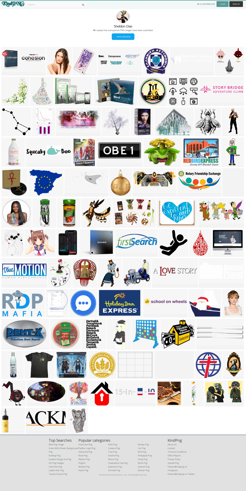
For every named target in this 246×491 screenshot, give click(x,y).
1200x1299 (148, 74)
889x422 (182, 195)
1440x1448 (7, 134)
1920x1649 (217, 255)
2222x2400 (200, 134)
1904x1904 (78, 286)
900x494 (31, 405)
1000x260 (31, 165)
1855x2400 (228, 195)
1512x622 (120, 405)
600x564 (172, 104)
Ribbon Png (84, 459)
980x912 (163, 255)
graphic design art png (60, 459)
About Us (172, 444)
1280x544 (157, 286)
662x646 (6, 226)
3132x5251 (38, 134)
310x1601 (188, 405)
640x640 (60, 377)
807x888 (136, 348)
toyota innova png (58, 474)
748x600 (33, 195)
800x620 (98, 104)
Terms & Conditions (177, 451)
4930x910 (148, 316)
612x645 (6, 405)
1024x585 (200, 377)
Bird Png (142, 451)
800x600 (101, 165)
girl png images (56, 463)
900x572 (84, 255)
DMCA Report (174, 455)
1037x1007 (107, 134)
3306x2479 (160, 377)
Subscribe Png (85, 444)
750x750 (77, 165)
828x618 (58, 104)
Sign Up (236, 4)
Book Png (142, 463)
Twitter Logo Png (86, 448)
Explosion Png (115, 466)
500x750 (86, 348)
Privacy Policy (174, 459)
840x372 (6, 74)
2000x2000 (95, 405)
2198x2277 (7, 104)
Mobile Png (83, 466)
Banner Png (143, 470)
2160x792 (7, 316)
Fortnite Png (114, 470)
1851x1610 (166, 348)
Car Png (142, 448)
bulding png (54, 455)
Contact (171, 448)
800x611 (148, 165)
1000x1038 (94, 377)
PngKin (81, 463)
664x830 (50, 316)
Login (222, 4)
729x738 (143, 104)
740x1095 (7, 165)
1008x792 (30, 255)
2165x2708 (7, 255)
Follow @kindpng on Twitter (181, 474)
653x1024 (228, 377)
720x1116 (194, 255)
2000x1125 (38, 226)
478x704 (102, 286)
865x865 (6, 432)
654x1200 (7, 377)
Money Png (143, 444)
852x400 (203, 226)
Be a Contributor (206, 4)
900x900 (61, 226)
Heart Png (83, 470)
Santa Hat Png (85, 451)
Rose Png (83, 455)
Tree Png (112, 451)
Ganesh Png (144, 466)
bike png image (56, 444)
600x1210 (226, 165)
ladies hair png (56, 470)
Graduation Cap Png (118, 463)
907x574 (6, 348)
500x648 (71, 432)
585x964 (54, 348)
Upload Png (173, 463)
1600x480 (201, 348)
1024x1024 (75, 316)
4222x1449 (7, 286)
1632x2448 (227, 316)
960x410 (60, 134)
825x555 (117, 226)
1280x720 (210, 405)
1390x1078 (188, 165)
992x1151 (78, 74)
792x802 (126, 286)
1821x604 (103, 74)
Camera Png (114, 448)
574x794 (52, 286)
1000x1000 (7, 195)
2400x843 (120, 255)
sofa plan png (55, 466)
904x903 (161, 226)
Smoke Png (113, 455)
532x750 (34, 104)
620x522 (159, 134)
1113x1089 (87, 226)
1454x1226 (194, 316)
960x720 (219, 74)
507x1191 (227, 134)
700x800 (72, 405)
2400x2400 (204, 286)
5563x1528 (204, 104)
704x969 (61, 255)
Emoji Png (142, 459)
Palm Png (112, 444)
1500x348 (175, 74)
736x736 (161, 405)
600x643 (51, 74)
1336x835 (70, 195)
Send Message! (123, 36)
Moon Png (113, 459)
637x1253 (112, 348)
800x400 (137, 195)
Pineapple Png (145, 455)
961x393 (30, 432)
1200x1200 (136, 134)
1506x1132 (122, 377)
